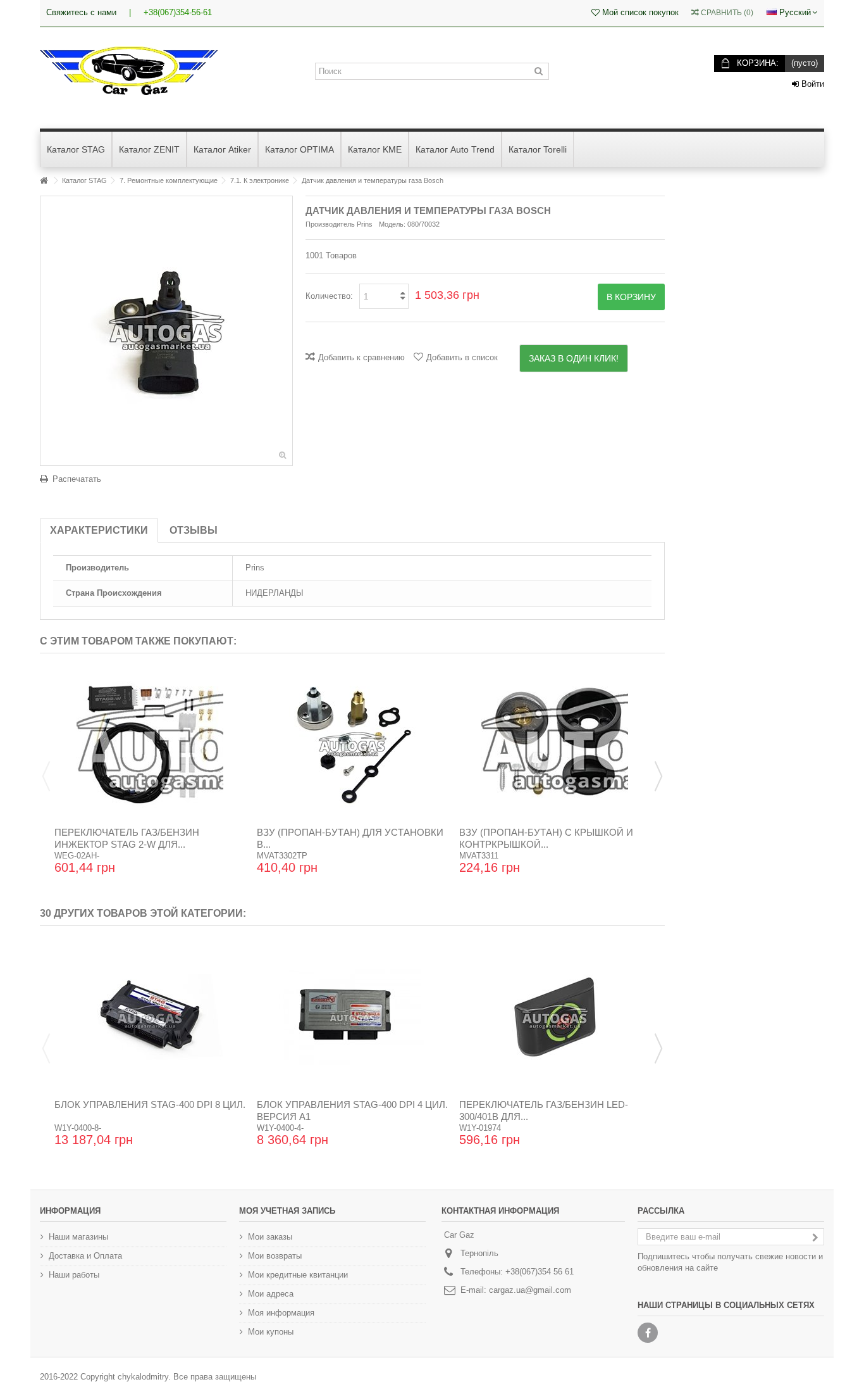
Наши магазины (78, 1237)
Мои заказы (270, 1237)
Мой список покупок (639, 12)
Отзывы (194, 530)
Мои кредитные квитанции (298, 1275)
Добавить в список (462, 357)
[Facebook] (648, 1333)
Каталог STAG (84, 180)
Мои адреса (270, 1294)
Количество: (329, 296)
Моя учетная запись (287, 1211)
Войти (811, 84)
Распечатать (76, 479)
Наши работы (74, 1275)
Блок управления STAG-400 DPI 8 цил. (149, 1104)
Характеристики (99, 530)
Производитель (330, 224)
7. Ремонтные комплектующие (169, 180)
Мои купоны (270, 1331)
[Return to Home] (43, 181)
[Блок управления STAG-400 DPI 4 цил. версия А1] (352, 1016)
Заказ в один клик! (574, 358)
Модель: (392, 224)
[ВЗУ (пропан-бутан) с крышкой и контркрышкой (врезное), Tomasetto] (554, 744)
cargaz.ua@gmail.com (530, 1290)
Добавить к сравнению (361, 357)
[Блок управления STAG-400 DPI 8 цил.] (149, 1016)
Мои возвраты (275, 1256)
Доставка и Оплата (85, 1256)
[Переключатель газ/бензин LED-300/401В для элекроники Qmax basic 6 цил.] (554, 1016)
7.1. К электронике (259, 180)
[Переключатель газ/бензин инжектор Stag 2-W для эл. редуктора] (149, 744)
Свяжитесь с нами (81, 12)
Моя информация (281, 1312)
